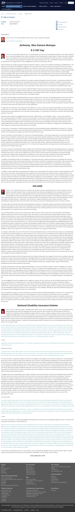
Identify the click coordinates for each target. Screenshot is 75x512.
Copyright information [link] (18, 510)
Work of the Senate (5, 468)
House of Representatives (7, 477)
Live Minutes (4, 482)
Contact (51, 2)
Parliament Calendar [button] (43, 2)
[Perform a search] (73, 3)
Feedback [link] (33, 510)
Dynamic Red (4, 469)
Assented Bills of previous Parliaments (34, 480)
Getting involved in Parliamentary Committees (61, 466)
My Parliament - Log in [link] (6, 490)
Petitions (53, 468)
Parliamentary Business (13, 6)
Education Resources (30, 471)
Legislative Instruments (31, 483)
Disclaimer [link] (26, 510)
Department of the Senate (32, 490)
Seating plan (4, 472)
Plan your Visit (54, 480)
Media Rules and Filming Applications (59, 482)
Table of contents (8, 17)
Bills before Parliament (31, 479)
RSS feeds (4, 501)
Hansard (20, 13)
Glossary (3, 499)
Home (3, 6)
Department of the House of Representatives (36, 492)
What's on (53, 476)
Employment (4, 496)
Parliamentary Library (30, 472)
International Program (31, 474)
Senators (3, 471)
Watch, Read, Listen (30, 468)
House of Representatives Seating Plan (9, 485)
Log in (66, 2)
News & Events (43, 6)
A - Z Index (4, 498)
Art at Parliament (54, 479)
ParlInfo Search (5, 493)
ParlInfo (56, 2)
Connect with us (54, 469)
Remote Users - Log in (6, 492)
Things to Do (54, 477)
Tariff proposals (29, 482)
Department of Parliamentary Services (34, 493)
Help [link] (37, 510)
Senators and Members (29, 6)
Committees (53, 490)
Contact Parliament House (56, 471)
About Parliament (55, 6)
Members (3, 483)
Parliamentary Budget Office (32, 495)
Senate (2, 466)
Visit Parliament (6, 9)
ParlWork (61, 2)
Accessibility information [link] (6, 510)
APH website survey (6, 495)
